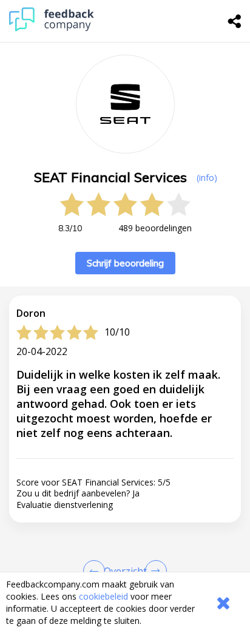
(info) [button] (207, 177)
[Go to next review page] (153, 571)
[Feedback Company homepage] (51, 28)
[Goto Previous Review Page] (96, 571)
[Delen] (235, 21)
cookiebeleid (103, 596)
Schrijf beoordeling (125, 263)
